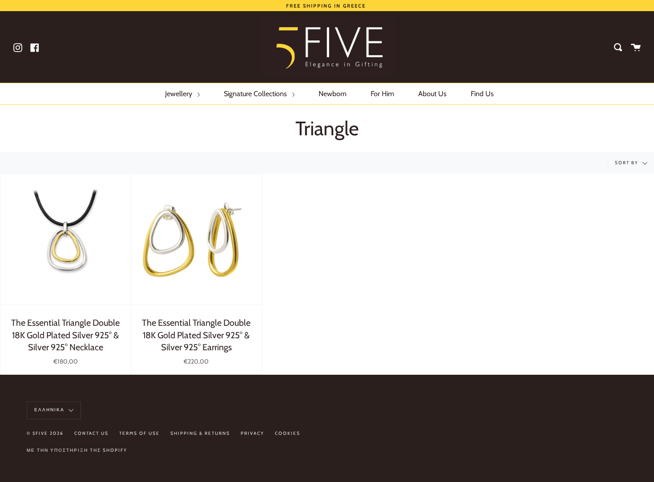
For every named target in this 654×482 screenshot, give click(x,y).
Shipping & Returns (200, 433)
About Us (432, 93)
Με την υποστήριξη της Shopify (77, 450)
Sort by (627, 163)
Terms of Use (139, 433)
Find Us (482, 93)
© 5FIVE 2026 (45, 433)
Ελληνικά (50, 410)
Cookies (287, 433)
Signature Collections (256, 93)
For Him (382, 93)
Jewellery (179, 93)
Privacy (252, 433)
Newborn (333, 93)
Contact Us (91, 433)
